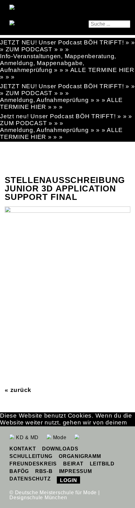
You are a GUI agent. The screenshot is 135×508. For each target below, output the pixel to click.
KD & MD (26, 437)
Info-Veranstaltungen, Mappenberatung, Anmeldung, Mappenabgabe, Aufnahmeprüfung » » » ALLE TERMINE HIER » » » (67, 66)
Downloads (60, 448)
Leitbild (102, 463)
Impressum (75, 471)
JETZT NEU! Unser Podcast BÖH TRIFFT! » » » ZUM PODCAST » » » (67, 46)
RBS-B (44, 471)
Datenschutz (30, 478)
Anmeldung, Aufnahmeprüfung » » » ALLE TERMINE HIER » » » (61, 103)
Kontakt (22, 448)
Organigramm (80, 456)
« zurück (18, 390)
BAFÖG (19, 471)
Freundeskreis (33, 463)
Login (68, 480)
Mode (59, 437)
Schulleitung (30, 456)
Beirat (73, 463)
